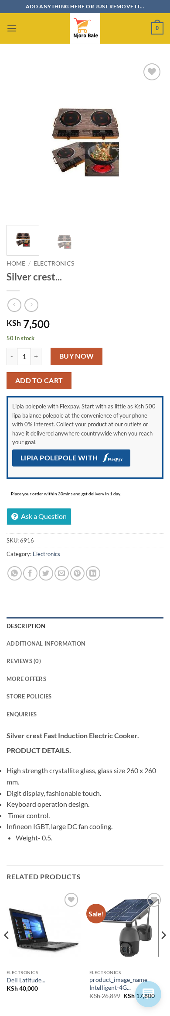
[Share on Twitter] (46, 573)
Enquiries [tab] (22, 714)
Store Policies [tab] (29, 696)
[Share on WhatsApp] (14, 573)
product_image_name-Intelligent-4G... (119, 983)
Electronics (54, 263)
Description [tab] (26, 625)
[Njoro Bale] (85, 28)
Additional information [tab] (46, 643)
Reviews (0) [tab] (24, 660)
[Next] (149, 140)
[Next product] (14, 305)
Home (16, 263)
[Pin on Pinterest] (77, 573)
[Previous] (20, 140)
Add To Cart (39, 380)
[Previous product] (31, 305)
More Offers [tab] (26, 678)
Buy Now (76, 356)
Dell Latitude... (26, 980)
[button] (12, 28)
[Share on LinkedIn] (93, 573)
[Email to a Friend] (61, 573)
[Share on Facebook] (30, 573)
